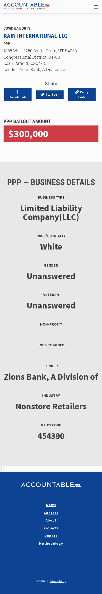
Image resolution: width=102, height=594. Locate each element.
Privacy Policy (58, 581)
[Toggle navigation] (96, 6)
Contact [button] (51, 512)
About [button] (51, 520)
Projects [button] (51, 528)
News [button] (51, 505)
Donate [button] (51, 535)
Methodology (51, 543)
